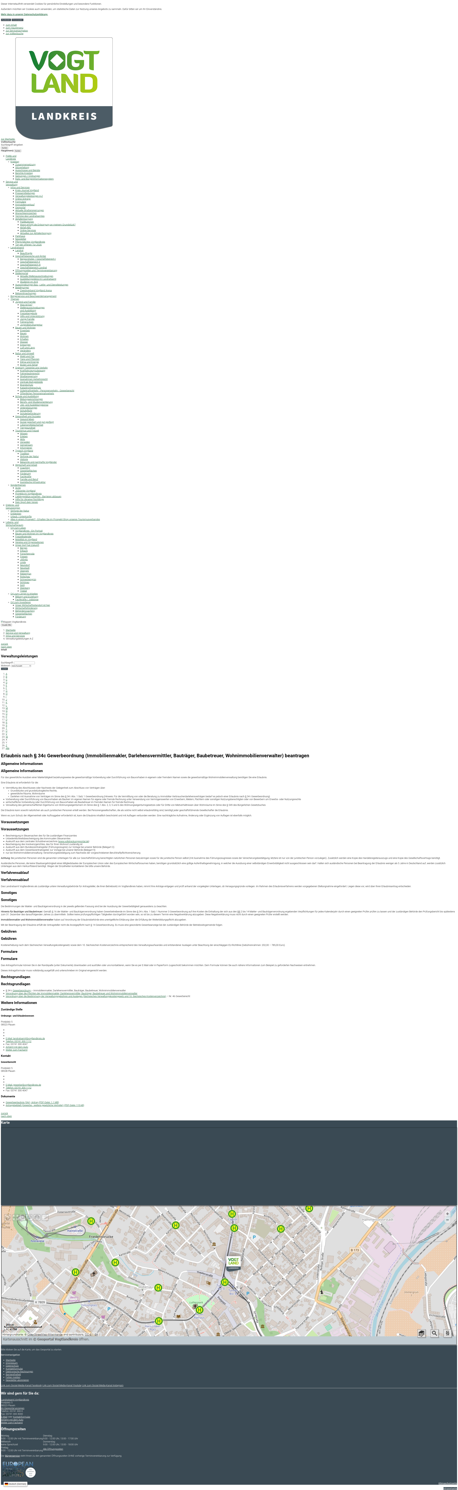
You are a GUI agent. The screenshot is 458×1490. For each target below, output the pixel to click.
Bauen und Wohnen (25, 327)
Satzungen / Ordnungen (27, 176)
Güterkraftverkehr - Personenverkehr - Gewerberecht (47, 390)
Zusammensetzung (25, 164)
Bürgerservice (12, 1455)
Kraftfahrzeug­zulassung (32, 370)
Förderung (25, 473)
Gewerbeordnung (22, 990)
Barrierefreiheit (13, 1374)
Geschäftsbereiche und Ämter (30, 256)
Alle (7, 748)
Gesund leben (27, 419)
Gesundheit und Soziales (28, 416)
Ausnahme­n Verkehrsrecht (34, 379)
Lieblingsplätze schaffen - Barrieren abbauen (38, 496)
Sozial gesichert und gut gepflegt (37, 422)
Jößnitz (24, 559)
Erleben (24, 436)
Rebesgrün (25, 573)
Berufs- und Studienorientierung (36, 402)
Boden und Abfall (29, 364)
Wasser (24, 341)
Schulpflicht (26, 410)
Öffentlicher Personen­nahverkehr (37, 393)
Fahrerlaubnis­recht (29, 373)
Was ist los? (26, 304)
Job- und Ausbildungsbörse (34, 404)
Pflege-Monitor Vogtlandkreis (30, 241)
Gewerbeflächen (28, 470)
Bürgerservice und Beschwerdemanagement (33, 296)
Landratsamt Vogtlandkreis (15, 1399)
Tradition (24, 453)
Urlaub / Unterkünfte (21, 516)
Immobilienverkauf (25, 204)
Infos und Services (20, 187)
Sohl (22, 585)
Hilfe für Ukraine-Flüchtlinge (29, 499)
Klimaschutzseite (448, 1483)
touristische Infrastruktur (33, 482)
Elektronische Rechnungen (19, 1371)
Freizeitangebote (28, 313)
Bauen (23, 333)
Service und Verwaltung (18, 633)
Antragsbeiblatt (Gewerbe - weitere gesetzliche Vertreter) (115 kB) (45, 1105)
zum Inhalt (11, 24)
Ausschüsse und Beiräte (27, 170)
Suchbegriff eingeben (12, 144)
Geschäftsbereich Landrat (33, 267)
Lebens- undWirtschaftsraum (14, 523)
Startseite (11, 630)
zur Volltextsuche (14, 33)
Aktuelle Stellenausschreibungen (36, 276)
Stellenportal (21, 273)
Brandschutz (26, 384)
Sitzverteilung (22, 167)
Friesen (24, 556)
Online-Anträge (23, 198)
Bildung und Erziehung (26, 596)
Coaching (25, 467)
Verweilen (25, 442)
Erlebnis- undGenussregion (13, 506)
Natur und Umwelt (24, 353)
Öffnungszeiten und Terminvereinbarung (36, 270)
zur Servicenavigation (17, 30)
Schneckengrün (28, 579)
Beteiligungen (22, 287)
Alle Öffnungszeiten (53, 1449)
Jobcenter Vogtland (25, 490)
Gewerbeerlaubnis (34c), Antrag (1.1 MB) (32, 1102)
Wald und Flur (27, 356)
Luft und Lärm (27, 347)
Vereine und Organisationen (29, 542)
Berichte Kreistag (24, 173)
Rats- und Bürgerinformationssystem (34, 178)
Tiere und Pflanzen (29, 359)
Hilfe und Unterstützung (32, 316)
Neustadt (24, 568)
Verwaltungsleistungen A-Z (29, 196)
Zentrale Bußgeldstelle (31, 382)
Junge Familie (27, 319)
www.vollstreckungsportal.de (73, 841)
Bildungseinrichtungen (31, 399)
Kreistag (14, 161)
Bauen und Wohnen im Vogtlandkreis (34, 533)
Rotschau (25, 576)
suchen (4, 669)
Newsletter (20, 238)
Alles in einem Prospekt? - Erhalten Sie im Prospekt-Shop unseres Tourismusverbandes (55, 519)
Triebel (23, 590)
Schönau (24, 582)
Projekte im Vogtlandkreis (28, 493)
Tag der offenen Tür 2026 (28, 244)
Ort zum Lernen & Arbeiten (24, 593)
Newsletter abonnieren (17, 1380)
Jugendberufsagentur (31, 324)
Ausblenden (6, 20)
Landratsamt (17, 247)
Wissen (24, 433)
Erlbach (24, 550)
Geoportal (20, 207)
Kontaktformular (14, 1368)
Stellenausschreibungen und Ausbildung (32, 309)
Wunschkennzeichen (26, 213)
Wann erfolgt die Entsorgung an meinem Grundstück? (47, 224)
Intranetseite (450, 1488)
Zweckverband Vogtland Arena (36, 290)
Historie (24, 459)
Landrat (19, 250)
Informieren (26, 447)
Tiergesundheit (27, 427)
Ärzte (18, 487)
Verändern (25, 350)
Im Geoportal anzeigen (12, 1408)
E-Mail (4, 1416)
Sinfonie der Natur (29, 456)
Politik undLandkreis (11, 157)
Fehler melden (13, 1377)
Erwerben (25, 330)
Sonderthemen (18, 485)
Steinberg (25, 588)
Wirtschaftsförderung (26, 608)
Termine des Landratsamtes (29, 216)
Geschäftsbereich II (30, 261)
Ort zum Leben (18, 527)
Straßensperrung (29, 376)
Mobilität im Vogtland (26, 539)
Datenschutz (12, 1365)
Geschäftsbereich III (30, 264)
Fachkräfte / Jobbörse (26, 599)
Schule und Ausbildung (27, 396)
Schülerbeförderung (30, 413)
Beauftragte (26, 253)
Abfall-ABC (25, 227)
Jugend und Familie (25, 301)
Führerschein (27, 321)
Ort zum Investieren (20, 602)
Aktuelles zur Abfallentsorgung (35, 233)
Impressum (12, 1362)
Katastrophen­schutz (30, 387)
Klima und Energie (29, 362)
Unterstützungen (28, 407)
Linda (23, 562)
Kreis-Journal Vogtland (27, 190)
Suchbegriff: (7, 662)
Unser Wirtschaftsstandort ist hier (32, 605)
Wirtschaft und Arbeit (26, 465)
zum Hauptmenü (14, 27)
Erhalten (24, 339)
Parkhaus (20, 236)
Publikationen (27, 221)
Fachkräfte (25, 476)
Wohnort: (5, 665)
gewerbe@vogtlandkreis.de (23, 1084)
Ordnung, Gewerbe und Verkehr (31, 367)
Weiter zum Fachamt (16, 1049)
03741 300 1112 (18, 1041)
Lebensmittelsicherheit (31, 424)
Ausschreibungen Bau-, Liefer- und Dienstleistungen (41, 284)
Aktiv (22, 439)
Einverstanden (17, 20)
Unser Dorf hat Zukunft (27, 545)
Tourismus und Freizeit (27, 430)
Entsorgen (25, 344)
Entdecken (15, 513)
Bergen (23, 548)
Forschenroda (27, 553)
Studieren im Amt (29, 281)
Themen (14, 299)
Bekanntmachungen (25, 293)
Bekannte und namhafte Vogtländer (38, 462)
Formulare (20, 201)
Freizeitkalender (23, 536)
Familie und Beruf (29, 479)
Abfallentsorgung (24, 218)
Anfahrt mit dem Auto (17, 1047)
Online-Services (28, 230)
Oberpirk (24, 570)
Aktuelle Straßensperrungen (29, 210)
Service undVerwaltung (12, 183)
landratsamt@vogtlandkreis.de (25, 1038)
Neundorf (25, 565)
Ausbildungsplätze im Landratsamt (38, 279)
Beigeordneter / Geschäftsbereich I (38, 259)
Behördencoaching (25, 610)
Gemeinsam (26, 444)
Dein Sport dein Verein (26, 502)
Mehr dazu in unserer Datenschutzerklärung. (24, 14)
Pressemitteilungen (25, 193)
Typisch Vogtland (24, 450)
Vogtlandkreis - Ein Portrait (29, 530)
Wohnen (24, 336)
